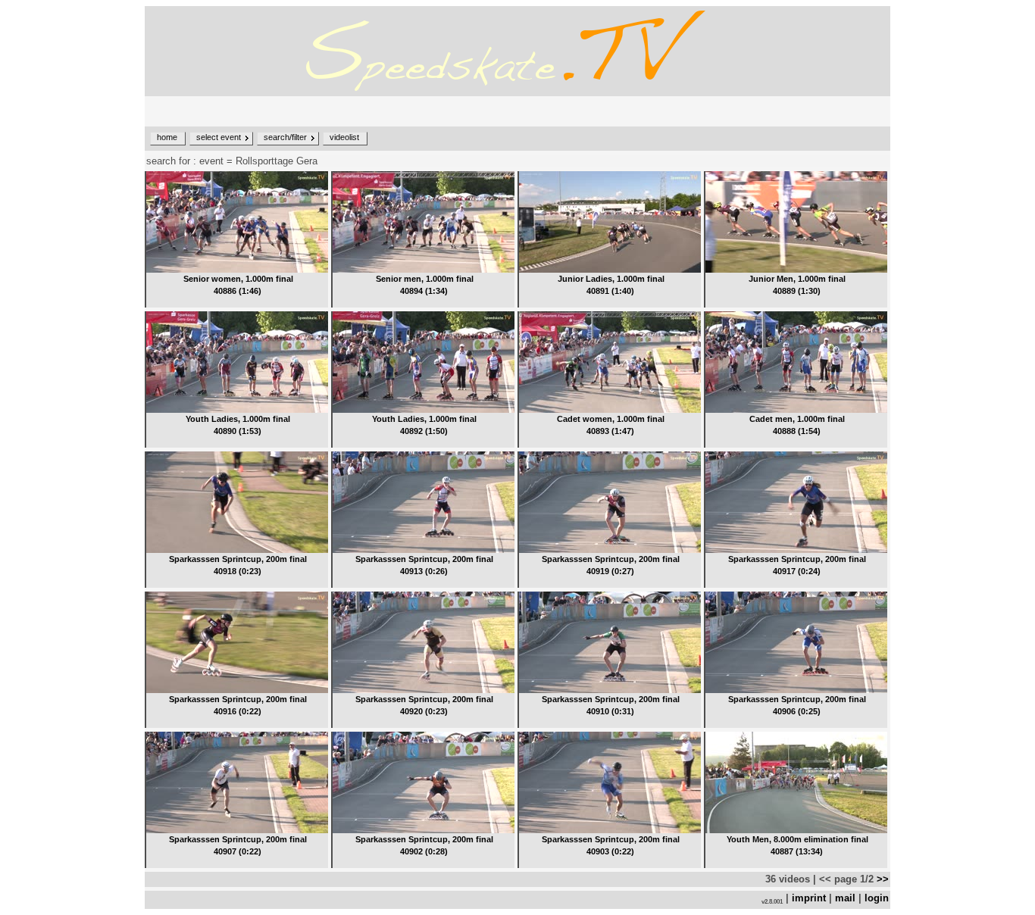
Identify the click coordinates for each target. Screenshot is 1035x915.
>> (881, 879)
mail (845, 898)
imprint (809, 898)
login (877, 898)
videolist (344, 137)
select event (218, 137)
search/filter (285, 137)
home (167, 137)
